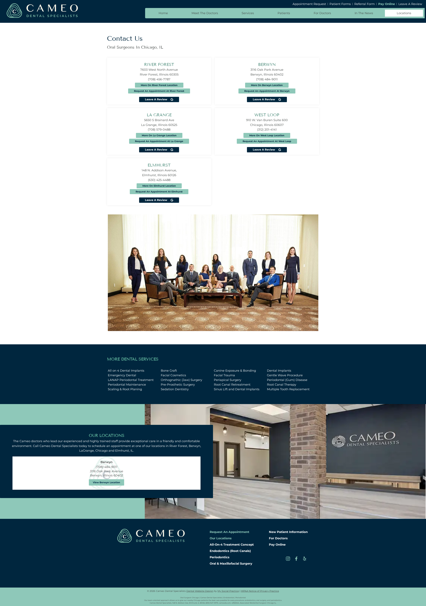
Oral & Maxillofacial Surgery (231, 563)
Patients (284, 13)
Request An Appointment (229, 532)
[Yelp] (304, 558)
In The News (364, 13)
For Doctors (322, 13)
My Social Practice (228, 591)
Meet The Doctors (205, 13)
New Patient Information (288, 532)
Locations (404, 13)
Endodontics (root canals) (230, 551)
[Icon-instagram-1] (288, 558)
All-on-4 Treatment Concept (232, 544)
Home (163, 13)
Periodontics (219, 557)
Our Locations (221, 538)
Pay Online (277, 544)
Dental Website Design (199, 591)
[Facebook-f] (296, 558)
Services (248, 13)
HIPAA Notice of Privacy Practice (260, 591)
